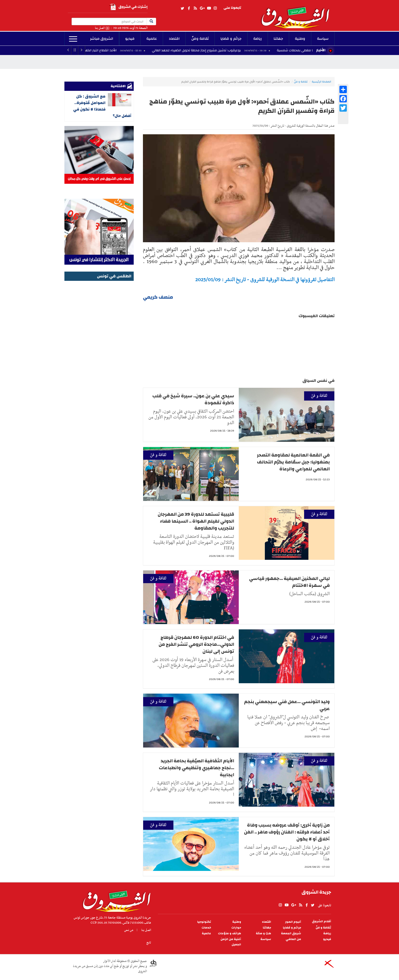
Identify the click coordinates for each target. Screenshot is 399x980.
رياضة (257, 38)
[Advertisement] (99, 351)
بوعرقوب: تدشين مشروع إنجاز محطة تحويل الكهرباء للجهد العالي (240, 50)
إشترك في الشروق (133, 7)
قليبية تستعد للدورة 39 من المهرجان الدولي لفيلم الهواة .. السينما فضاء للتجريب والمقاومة (196, 521)
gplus (202, 8)
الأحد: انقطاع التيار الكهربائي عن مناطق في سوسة (125, 50)
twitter (182, 8)
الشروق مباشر (101, 38)
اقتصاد (174, 38)
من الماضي (293, 939)
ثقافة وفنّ (200, 38)
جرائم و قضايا (231, 38)
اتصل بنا (100, 28)
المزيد (73, 39)
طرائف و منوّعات (229, 933)
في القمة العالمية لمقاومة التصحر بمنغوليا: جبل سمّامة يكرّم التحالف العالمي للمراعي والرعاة (293, 462)
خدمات (206, 927)
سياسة (323, 38)
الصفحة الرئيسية (321, 81)
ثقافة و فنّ (301, 81)
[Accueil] (115, 900)
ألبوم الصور (293, 922)
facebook (189, 8)
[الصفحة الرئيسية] (297, 14)
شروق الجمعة (291, 933)
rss (195, 8)
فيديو (130, 38)
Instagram (215, 8)
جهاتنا (278, 38)
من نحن (128, 930)
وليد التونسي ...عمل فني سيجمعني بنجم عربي (287, 705)
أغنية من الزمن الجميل (231, 942)
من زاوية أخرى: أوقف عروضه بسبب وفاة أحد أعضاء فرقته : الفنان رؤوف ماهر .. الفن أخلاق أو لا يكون (287, 832)
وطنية (300, 38)
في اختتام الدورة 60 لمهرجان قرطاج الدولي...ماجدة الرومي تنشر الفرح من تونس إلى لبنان (196, 644)
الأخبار (320, 50)
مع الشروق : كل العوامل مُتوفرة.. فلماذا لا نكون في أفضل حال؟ (102, 106)
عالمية (151, 38)
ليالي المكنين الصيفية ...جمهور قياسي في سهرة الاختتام (289, 582)
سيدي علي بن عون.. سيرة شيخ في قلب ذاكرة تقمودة (193, 399)
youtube (209, 8)
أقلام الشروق (321, 921)
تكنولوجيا (204, 922)
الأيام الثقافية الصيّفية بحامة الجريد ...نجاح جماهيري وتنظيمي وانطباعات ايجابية (196, 767)
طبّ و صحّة (263, 933)
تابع (148, 942)
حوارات (236, 927)
